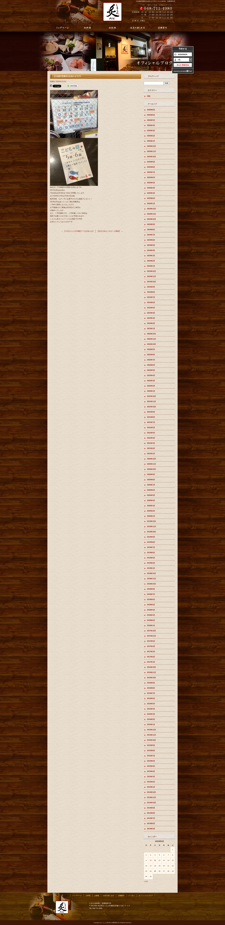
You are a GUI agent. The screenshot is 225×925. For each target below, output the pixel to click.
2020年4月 (151, 500)
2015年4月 (151, 771)
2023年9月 (151, 287)
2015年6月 (151, 761)
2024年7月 (151, 235)
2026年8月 (151, 110)
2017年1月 (151, 662)
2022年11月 (151, 339)
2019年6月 (151, 553)
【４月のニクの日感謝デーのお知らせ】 (77, 231)
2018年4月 (151, 610)
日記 (148, 96)
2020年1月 (151, 516)
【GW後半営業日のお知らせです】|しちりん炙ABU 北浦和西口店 (155, 1)
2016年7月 (151, 693)
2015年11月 (151, 735)
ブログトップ (153, 76)
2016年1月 (151, 724)
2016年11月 (151, 672)
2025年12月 (151, 146)
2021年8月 (151, 417)
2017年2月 (151, 657)
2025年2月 (151, 198)
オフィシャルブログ (146, 895)
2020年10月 (151, 469)
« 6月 (146, 881)
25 (155, 871)
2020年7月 (151, 485)
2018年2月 (151, 620)
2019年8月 (151, 542)
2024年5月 (151, 245)
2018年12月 (151, 573)
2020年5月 (151, 495)
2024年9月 (151, 224)
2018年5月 (151, 605)
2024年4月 (151, 250)
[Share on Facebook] (51, 86)
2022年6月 (151, 365)
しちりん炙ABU (111, 13)
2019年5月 (151, 558)
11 (155, 860)
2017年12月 (151, 631)
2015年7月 (151, 756)
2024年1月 (151, 266)
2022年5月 (151, 370)
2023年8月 (151, 292)
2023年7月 (151, 297)
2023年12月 (151, 271)
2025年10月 (151, 157)
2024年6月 (151, 240)
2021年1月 (151, 454)
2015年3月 (151, 777)
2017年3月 (151, 652)
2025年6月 (151, 177)
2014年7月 (151, 818)
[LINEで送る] (72, 86)
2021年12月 (151, 396)
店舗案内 (162, 28)
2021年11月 (151, 401)
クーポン (131, 895)
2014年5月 (151, 829)
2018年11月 (151, 579)
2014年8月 (151, 813)
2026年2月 (151, 136)
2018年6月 (151, 599)
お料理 (87, 28)
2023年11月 (151, 276)
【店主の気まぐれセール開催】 (110, 231)
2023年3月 (151, 318)
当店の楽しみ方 (137, 28)
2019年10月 (151, 532)
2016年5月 (151, 704)
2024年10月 (151, 219)
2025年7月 (151, 172)
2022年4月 (151, 375)
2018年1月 (151, 625)
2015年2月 (151, 782)
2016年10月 (151, 678)
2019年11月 (151, 526)
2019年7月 (151, 547)
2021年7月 (151, 422)
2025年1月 (151, 203)
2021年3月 (151, 443)
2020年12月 (151, 459)
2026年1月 (151, 141)
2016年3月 (151, 714)
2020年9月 (151, 474)
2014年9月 (151, 808)
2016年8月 (151, 688)
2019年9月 (151, 537)
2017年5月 (151, 641)
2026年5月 (151, 120)
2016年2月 (151, 719)
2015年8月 (151, 751)
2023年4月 (151, 313)
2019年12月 (151, 521)
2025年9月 (151, 162)
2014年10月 (151, 803)
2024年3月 (151, 256)
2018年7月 (151, 594)
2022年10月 (151, 344)
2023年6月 (151, 302)
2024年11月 (151, 214)
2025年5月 (151, 183)
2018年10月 (151, 584)
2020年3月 (151, 506)
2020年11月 (151, 464)
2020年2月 (151, 511)
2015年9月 (151, 745)
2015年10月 (151, 740)
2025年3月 (151, 193)
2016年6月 (151, 698)
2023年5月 (151, 308)
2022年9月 (151, 349)
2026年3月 (151, 131)
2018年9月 (151, 589)
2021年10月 (151, 407)
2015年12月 (151, 730)
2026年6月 (151, 115)
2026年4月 (151, 125)
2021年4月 (151, 438)
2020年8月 (151, 480)
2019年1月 (151, 568)
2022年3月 (151, 381)
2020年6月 (151, 490)
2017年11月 (151, 636)
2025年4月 (151, 188)
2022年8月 (151, 355)
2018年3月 (151, 615)
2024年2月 (151, 261)
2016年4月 (151, 709)
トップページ (62, 28)
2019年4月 (151, 563)
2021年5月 (151, 433)
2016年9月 (151, 683)
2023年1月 (151, 329)
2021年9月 (151, 412)
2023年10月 (151, 282)
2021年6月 (151, 428)
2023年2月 (151, 323)
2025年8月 (151, 167)
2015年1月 (151, 787)
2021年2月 (151, 448)
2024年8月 (151, 230)
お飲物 (112, 28)
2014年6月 (151, 823)
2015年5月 (151, 766)
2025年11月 (151, 151)
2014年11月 (151, 797)
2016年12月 (151, 667)
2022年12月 (151, 334)
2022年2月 (151, 386)
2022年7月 (151, 360)
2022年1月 (151, 391)
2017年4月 (151, 646)
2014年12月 (151, 792)
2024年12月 (151, 209)
